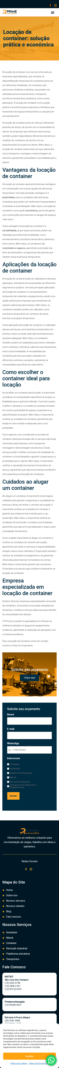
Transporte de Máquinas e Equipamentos (23, 786)
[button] (52, 12)
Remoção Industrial (20, 782)
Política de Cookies (19, 1063)
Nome (10, 714)
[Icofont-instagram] (55, 5)
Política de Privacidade (39, 1063)
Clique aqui (29, 677)
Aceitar (29, 1056)
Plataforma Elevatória (21, 773)
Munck (13, 777)
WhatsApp (13, 743)
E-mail (10, 729)
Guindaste (15, 768)
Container (15, 764)
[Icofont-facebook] (50, 5)
